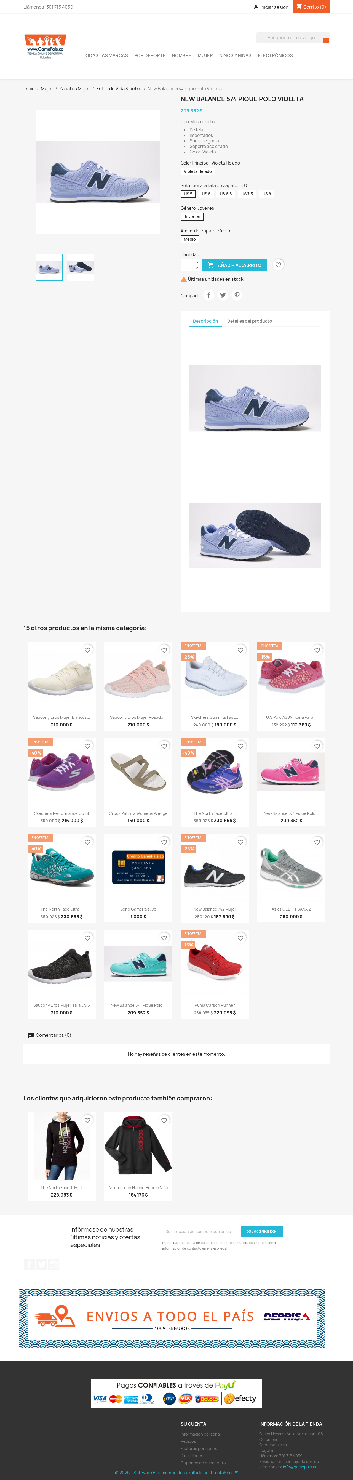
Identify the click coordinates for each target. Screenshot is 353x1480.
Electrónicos (275, 55)
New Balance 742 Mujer (214, 909)
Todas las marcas (105, 55)
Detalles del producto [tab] (249, 321)
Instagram (53, 1264)
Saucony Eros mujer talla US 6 (61, 1005)
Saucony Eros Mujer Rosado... (138, 717)
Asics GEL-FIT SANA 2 (291, 909)
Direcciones (192, 1455)
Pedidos (188, 1441)
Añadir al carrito (234, 265)
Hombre (181, 55)
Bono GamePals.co (138, 909)
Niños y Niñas (235, 55)
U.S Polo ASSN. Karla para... (291, 717)
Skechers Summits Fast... (214, 717)
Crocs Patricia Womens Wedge (138, 813)
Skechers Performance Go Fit (61, 813)
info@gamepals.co (300, 1467)
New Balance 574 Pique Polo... (291, 813)
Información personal (201, 1434)
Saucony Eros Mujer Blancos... (61, 717)
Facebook (29, 1264)
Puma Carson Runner (215, 1005)
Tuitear (222, 295)
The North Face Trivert (62, 1187)
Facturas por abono (199, 1448)
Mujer (205, 55)
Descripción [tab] (205, 321)
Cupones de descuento (203, 1462)
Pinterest (236, 295)
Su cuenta (193, 1424)
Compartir (208, 295)
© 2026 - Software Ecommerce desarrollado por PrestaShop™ (176, 1473)
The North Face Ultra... (215, 813)
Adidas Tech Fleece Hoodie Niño (138, 1187)
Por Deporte (149, 55)
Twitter (41, 1264)
